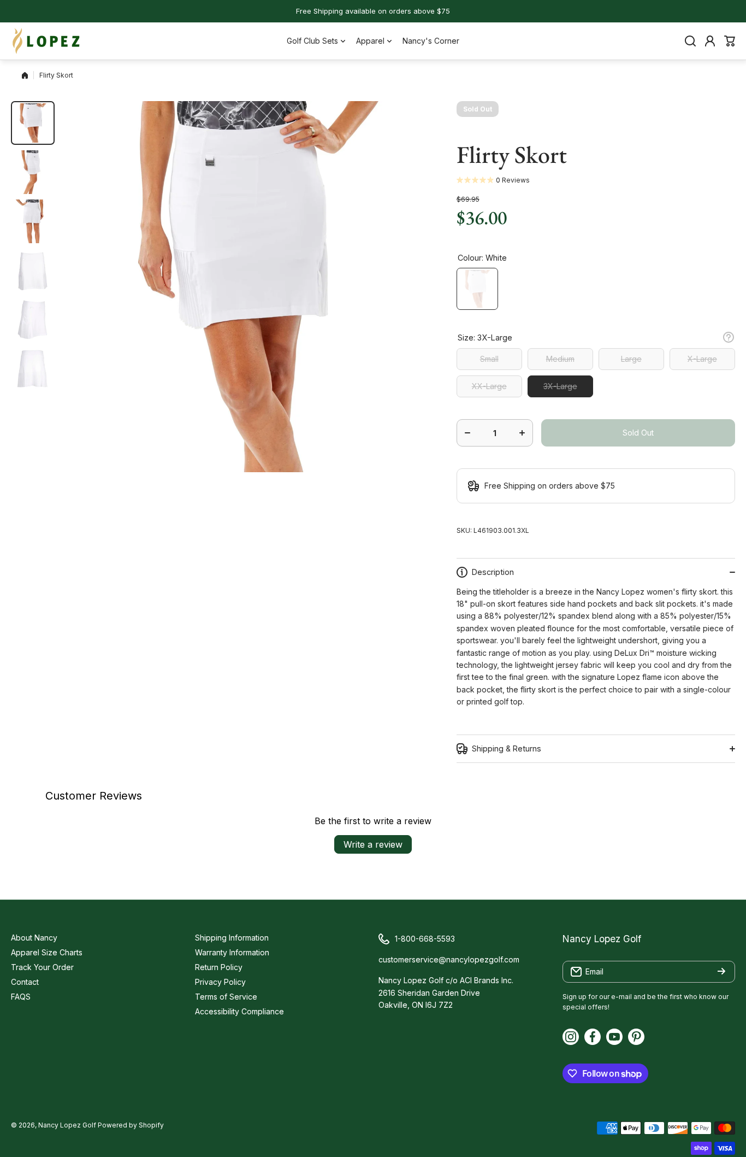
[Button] (728, 337)
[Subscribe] (721, 972)
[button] (729, 41)
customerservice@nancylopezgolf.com (448, 959)
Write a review (373, 844)
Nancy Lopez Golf (67, 1125)
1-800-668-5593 (425, 938)
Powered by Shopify (131, 1125)
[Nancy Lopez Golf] (46, 41)
